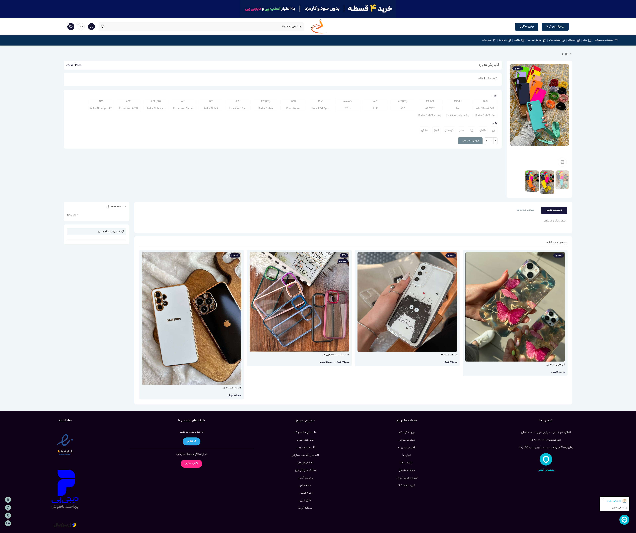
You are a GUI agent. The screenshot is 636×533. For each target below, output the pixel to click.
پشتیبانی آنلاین (546, 470)
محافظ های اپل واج (305, 470)
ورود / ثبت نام (407, 432)
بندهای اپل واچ (305, 463)
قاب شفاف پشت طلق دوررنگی (336, 355)
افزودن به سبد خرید (470, 140)
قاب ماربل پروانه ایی (555, 364)
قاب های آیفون (305, 440)
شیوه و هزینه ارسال (407, 478)
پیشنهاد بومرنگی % (555, 26)
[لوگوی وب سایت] (318, 26)
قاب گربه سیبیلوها (449, 355)
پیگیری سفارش (527, 26)
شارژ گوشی (305, 493)
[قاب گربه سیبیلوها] (407, 302)
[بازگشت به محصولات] (566, 54)
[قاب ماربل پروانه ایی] (515, 307)
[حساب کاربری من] (91, 26)
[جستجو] (103, 26)
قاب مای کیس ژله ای (232, 388)
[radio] (485, 101)
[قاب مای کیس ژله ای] (191, 318)
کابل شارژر (305, 501)
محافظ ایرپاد (305, 508)
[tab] (554, 210)
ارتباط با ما (407, 463)
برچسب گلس (305, 478)
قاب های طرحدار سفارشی (305, 455)
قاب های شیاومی (305, 448)
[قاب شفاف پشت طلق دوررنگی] (299, 302)
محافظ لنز (305, 485)
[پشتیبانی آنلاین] (546, 459)
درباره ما (406, 455)
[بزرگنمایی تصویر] (562, 162)
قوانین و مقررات (406, 448)
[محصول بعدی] (562, 54)
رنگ (495, 123)
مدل (495, 96)
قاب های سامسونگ (305, 432)
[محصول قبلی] (570, 54)
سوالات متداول (407, 470)
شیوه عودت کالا (406, 485)
